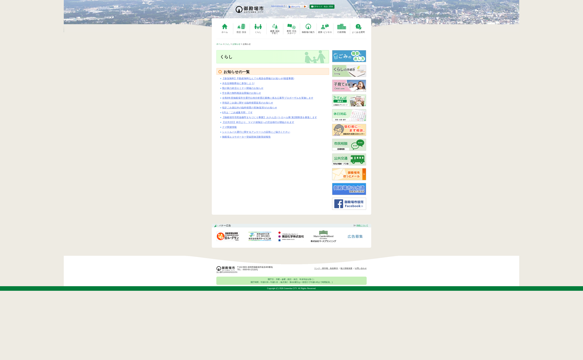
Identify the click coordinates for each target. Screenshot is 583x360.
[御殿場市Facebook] (349, 209)
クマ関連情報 (229, 127)
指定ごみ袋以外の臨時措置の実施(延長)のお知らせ (249, 107)
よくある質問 (358, 32)
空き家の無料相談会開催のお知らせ (241, 93)
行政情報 (341, 32)
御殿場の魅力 (308, 32)
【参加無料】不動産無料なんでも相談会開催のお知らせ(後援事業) (258, 78)
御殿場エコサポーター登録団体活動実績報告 (246, 137)
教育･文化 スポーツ (291, 32)
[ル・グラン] (227, 237)
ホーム (225, 32)
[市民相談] (349, 150)
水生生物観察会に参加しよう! (238, 83)
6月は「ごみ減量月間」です (237, 112)
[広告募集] (355, 237)
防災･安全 (241, 32)
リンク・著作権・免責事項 (326, 268)
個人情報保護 (346, 268)
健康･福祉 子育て (275, 32)
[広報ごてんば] (349, 105)
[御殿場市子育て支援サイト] (349, 91)
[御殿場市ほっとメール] (349, 179)
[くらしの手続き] (349, 76)
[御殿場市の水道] (349, 194)
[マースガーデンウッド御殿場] (323, 237)
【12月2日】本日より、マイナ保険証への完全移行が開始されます (258, 122)
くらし (258, 32)
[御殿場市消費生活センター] (349, 135)
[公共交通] (349, 164)
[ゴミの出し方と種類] (349, 61)
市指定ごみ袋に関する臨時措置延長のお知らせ (247, 102)
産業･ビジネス (325, 32)
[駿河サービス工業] (259, 237)
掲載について (362, 225)
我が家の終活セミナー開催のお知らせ (242, 88)
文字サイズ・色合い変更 (323, 6)
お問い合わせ (361, 268)
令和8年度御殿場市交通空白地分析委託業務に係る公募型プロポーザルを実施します (267, 98)
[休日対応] (349, 120)
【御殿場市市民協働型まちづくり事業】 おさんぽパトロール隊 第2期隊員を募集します (269, 117)
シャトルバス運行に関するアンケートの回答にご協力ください (256, 132)
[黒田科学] (291, 237)
